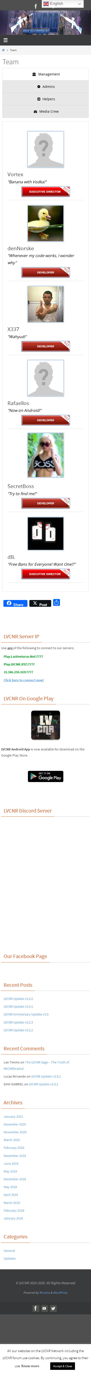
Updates (10, 1258)
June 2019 (11, 1163)
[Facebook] (36, 6)
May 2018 (10, 1187)
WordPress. (60, 1293)
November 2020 (15, 1132)
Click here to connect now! (24, 680)
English (56, 3)
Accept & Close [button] (62, 1366)
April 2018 (11, 1194)
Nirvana (44, 1293)
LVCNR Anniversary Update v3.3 (26, 1014)
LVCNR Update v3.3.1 (18, 1006)
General (9, 1250)
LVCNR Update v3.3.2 (18, 998)
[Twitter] (53, 1308)
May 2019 (10, 1171)
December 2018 (15, 1179)
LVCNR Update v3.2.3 (18, 1022)
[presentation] (45, 74)
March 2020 (12, 1140)
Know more (30, 1366)
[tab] (45, 74)
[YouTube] (44, 1308)
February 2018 (14, 1210)
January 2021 (13, 1116)
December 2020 (15, 1124)
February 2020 (14, 1147)
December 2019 (15, 1155)
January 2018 (13, 1218)
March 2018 (12, 1202)
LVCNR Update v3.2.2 (18, 1030)
